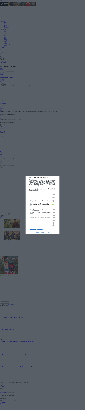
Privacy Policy (47, 232)
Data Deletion (37, 232)
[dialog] (42, 205)
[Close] (58, 177)
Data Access (42, 232)
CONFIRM (36, 229)
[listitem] (42, 192)
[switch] (53, 194)
